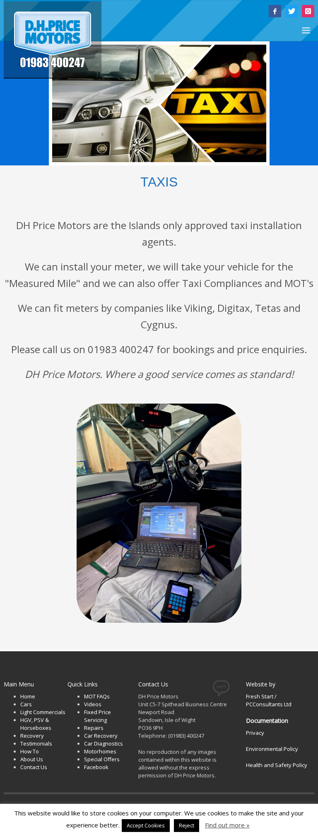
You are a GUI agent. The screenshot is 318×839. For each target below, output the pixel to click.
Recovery (32, 735)
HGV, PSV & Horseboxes (35, 723)
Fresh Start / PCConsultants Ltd (269, 700)
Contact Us (33, 767)
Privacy (255, 732)
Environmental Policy (272, 749)
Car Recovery (101, 735)
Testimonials (36, 743)
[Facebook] (275, 11)
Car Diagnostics (103, 743)
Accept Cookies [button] (146, 825)
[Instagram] (308, 11)
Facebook (96, 767)
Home (27, 696)
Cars (26, 704)
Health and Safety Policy (276, 765)
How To (29, 751)
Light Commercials (42, 712)
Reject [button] (186, 825)
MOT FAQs (97, 696)
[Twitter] (291, 11)
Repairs (94, 727)
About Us (31, 759)
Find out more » (227, 825)
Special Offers (102, 759)
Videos (92, 704)
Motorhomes (100, 751)
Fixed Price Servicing (97, 716)
